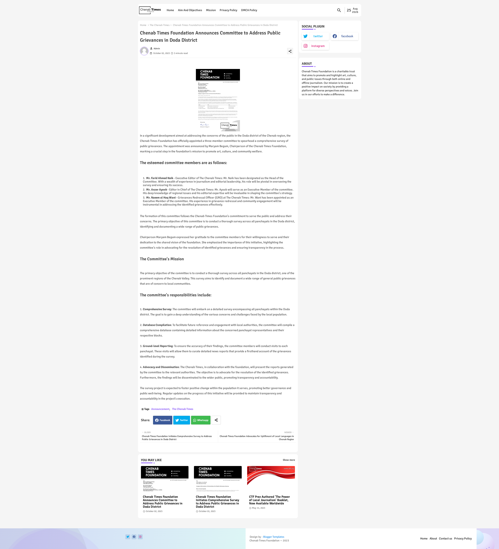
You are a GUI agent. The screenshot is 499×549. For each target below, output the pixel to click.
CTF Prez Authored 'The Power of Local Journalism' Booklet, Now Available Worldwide (269, 500)
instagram (318, 46)
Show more (289, 460)
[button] (339, 10)
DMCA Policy (249, 10)
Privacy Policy (228, 10)
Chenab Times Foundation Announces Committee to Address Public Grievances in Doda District (162, 501)
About (433, 538)
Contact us (445, 538)
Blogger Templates (273, 536)
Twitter (184, 420)
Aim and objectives (190, 10)
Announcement (160, 409)
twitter (318, 36)
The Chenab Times (160, 25)
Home (170, 10)
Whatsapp (202, 420)
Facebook (165, 420)
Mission (211, 10)
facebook (347, 36)
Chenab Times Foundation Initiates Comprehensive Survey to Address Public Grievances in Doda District (217, 501)
